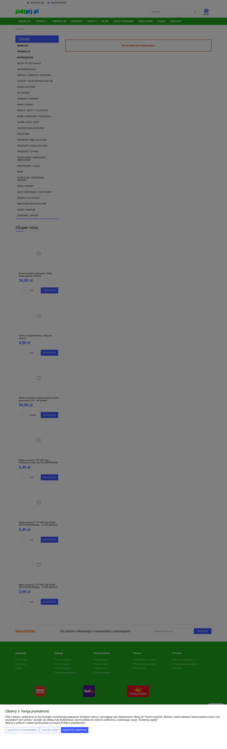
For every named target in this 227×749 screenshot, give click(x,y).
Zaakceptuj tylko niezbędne (22, 730)
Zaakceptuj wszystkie (75, 730)
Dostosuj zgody (50, 730)
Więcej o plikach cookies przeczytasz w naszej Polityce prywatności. (45, 722)
